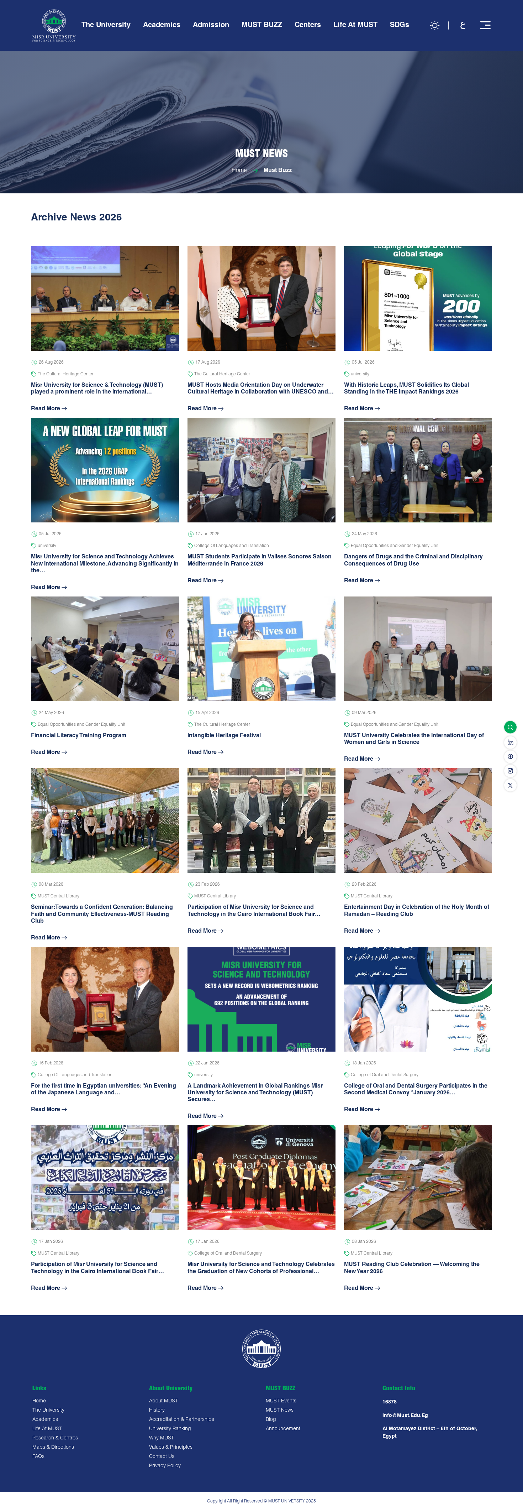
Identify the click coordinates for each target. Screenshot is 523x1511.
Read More (45, 409)
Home (239, 171)
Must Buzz (278, 171)
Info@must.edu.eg (405, 1415)
